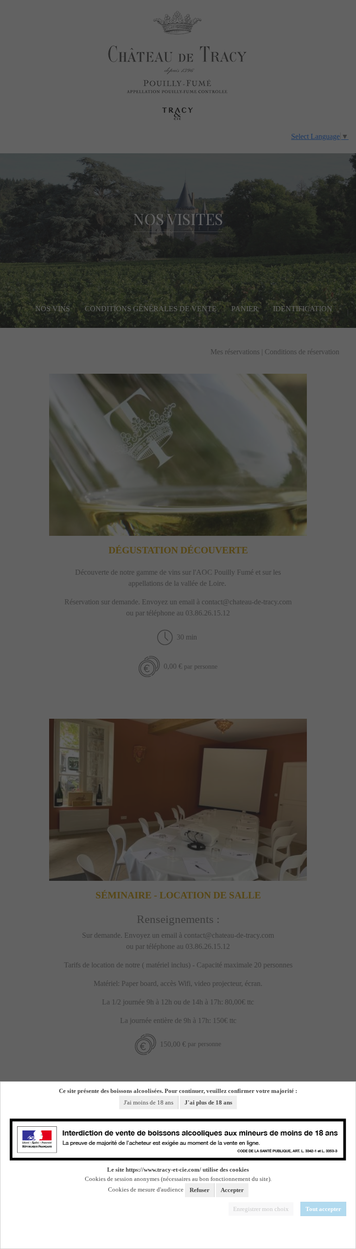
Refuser (200, 1189)
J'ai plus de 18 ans (208, 1102)
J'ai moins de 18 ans (148, 1102)
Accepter (232, 1189)
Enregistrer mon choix (261, 1208)
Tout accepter (323, 1208)
